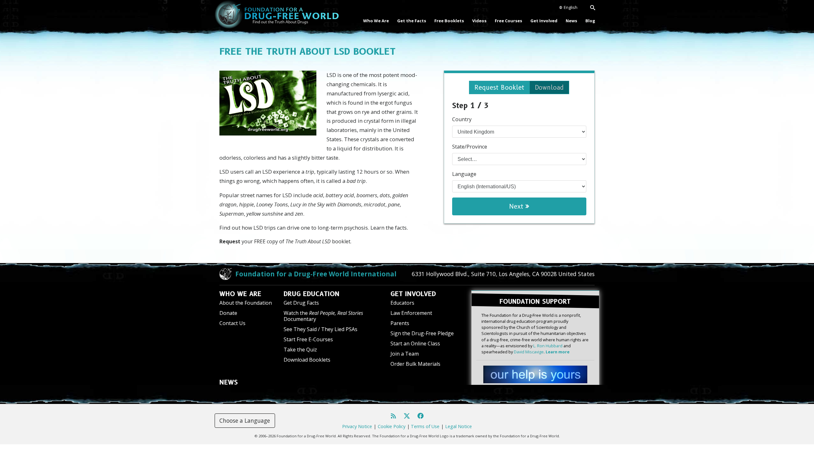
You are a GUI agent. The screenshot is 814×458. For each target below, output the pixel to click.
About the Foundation (245, 302)
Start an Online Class (415, 343)
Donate (228, 312)
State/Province (469, 146)
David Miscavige (529, 352)
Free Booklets (449, 21)
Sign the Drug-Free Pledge (422, 333)
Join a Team (404, 353)
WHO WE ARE (240, 294)
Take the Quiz (300, 349)
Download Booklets (307, 359)
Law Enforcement (411, 312)
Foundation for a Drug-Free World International (316, 273)
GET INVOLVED (413, 294)
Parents (399, 323)
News (571, 21)
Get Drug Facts (301, 302)
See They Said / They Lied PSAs (320, 329)
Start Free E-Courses (308, 339)
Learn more (557, 352)
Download (549, 87)
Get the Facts (411, 21)
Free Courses (508, 21)
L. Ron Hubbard (547, 346)
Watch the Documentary (323, 316)
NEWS (228, 382)
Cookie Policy (391, 426)
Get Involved (543, 21)
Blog (590, 21)
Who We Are (376, 21)
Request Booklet (499, 87)
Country (462, 119)
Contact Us (232, 323)
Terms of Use (425, 426)
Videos (479, 21)
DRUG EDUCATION (312, 294)
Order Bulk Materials (415, 363)
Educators (402, 302)
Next (517, 206)
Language (464, 173)
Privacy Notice (357, 426)
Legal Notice (458, 426)
